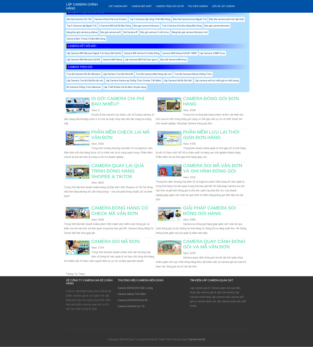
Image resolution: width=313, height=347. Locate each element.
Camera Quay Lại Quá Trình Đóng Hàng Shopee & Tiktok (117, 171)
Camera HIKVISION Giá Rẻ (133, 300)
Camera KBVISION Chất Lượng (135, 288)
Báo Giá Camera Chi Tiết (79, 19)
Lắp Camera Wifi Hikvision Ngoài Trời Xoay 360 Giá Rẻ (94, 53)
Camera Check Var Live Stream (110, 19)
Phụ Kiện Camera (198, 6)
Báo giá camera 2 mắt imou (154, 32)
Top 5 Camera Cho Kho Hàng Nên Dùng (182, 25)
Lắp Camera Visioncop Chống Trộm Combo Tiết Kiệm (133, 80)
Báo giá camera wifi (110, 32)
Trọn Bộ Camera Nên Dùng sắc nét (154, 74)
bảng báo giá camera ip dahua (82, 32)
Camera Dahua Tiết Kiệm (132, 294)
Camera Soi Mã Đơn (115, 241)
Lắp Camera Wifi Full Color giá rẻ (141, 59)
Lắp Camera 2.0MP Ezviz (212, 53)
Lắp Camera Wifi (118, 6)
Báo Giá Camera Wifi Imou (173, 59)
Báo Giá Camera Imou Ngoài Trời (190, 19)
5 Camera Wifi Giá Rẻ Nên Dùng (115, 25)
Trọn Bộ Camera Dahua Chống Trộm (193, 74)
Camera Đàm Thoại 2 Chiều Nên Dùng (86, 38)
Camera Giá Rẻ (197, 339)
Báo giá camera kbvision (217, 25)
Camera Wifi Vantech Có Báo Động (142, 53)
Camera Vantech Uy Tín (131, 306)
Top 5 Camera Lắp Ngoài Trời (82, 25)
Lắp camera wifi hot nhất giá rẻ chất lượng (217, 80)
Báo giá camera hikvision (146, 25)
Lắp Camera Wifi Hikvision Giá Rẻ (83, 59)
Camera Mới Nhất (142, 6)
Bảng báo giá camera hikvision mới (190, 32)
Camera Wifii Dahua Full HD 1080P (179, 53)
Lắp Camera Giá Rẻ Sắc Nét (178, 80)
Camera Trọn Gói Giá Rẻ (170, 6)
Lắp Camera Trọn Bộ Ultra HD (118, 74)
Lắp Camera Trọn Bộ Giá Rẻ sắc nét (85, 80)
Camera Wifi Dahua (112, 59)
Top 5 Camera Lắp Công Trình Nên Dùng (150, 19)
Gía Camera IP (130, 32)
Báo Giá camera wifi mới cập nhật (226, 19)
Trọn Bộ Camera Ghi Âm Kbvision (83, 74)
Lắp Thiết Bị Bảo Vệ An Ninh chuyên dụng (125, 87)
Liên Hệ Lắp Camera (223, 6)
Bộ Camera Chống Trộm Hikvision (84, 87)
